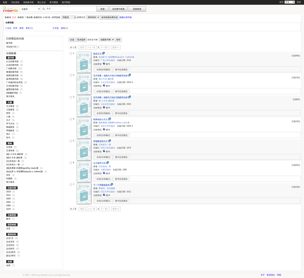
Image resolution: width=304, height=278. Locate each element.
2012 (8, 195)
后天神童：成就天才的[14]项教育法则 (110, 97)
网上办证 (42, 2)
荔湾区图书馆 (12, 79)
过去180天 (11, 252)
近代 (8, 137)
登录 (299, 2)
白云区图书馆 (12, 61)
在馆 (10, 261)
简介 (8, 134)
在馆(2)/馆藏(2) (103, 135)
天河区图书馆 (12, 86)
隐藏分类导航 (126, 17)
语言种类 (12, 225)
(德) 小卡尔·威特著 (15, 154)
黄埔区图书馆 (12, 72)
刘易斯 (9, 178)
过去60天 (10, 245)
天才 (8, 120)
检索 (5, 2)
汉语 (8, 228)
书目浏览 (15, 2)
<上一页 (91, 47)
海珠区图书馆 (12, 75)
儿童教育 (10, 109)
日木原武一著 (105, 166)
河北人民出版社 (108, 148)
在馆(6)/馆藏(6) (103, 69)
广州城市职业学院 (14, 82)
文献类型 (12, 215)
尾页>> (115, 47)
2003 (8, 202)
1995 (8, 205)
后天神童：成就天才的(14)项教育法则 (110, 75)
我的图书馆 (28, 2)
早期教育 (10, 130)
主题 (10, 102)
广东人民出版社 (108, 60)
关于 (263, 275)
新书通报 (54, 2)
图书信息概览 (121, 69)
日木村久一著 (105, 144)
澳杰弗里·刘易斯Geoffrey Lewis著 (114, 122)
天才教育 (10, 106)
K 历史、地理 (59, 28)
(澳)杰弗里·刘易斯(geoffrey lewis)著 (22, 168)
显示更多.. (11, 96)
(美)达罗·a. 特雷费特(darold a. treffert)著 (24, 171)
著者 (10, 143)
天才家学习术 (99, 163)
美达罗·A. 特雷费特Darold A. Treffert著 (116, 57)
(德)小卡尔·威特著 (14, 157)
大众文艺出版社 (108, 82)
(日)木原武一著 (13, 161)
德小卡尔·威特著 (106, 79)
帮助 (279, 275)
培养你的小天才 (100, 119)
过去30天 (10, 241)
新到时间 (12, 234)
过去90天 (10, 248)
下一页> (104, 47)
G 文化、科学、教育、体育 (17, 28)
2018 (8, 191)
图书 (8, 219)
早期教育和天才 (100, 141)
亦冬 (8, 175)
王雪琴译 (10, 150)
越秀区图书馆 (12, 89)
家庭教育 (10, 127)
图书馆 (11, 58)
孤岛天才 (97, 54)
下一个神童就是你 (101, 185)
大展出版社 (106, 169)
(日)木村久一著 (13, 164)
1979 (8, 209)
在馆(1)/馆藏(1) (103, 91)
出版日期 (12, 188)
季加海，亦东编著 (107, 188)
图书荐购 (66, 2)
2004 (8, 198)
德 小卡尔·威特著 (106, 101)
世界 (8, 113)
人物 (8, 116)
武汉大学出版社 (108, 191)
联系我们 (271, 275)
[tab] (103, 69)
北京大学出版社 (108, 126)
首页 (82, 47)
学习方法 (10, 123)
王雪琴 (9, 147)
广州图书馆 (11, 68)
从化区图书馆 (12, 65)
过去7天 (10, 238)
